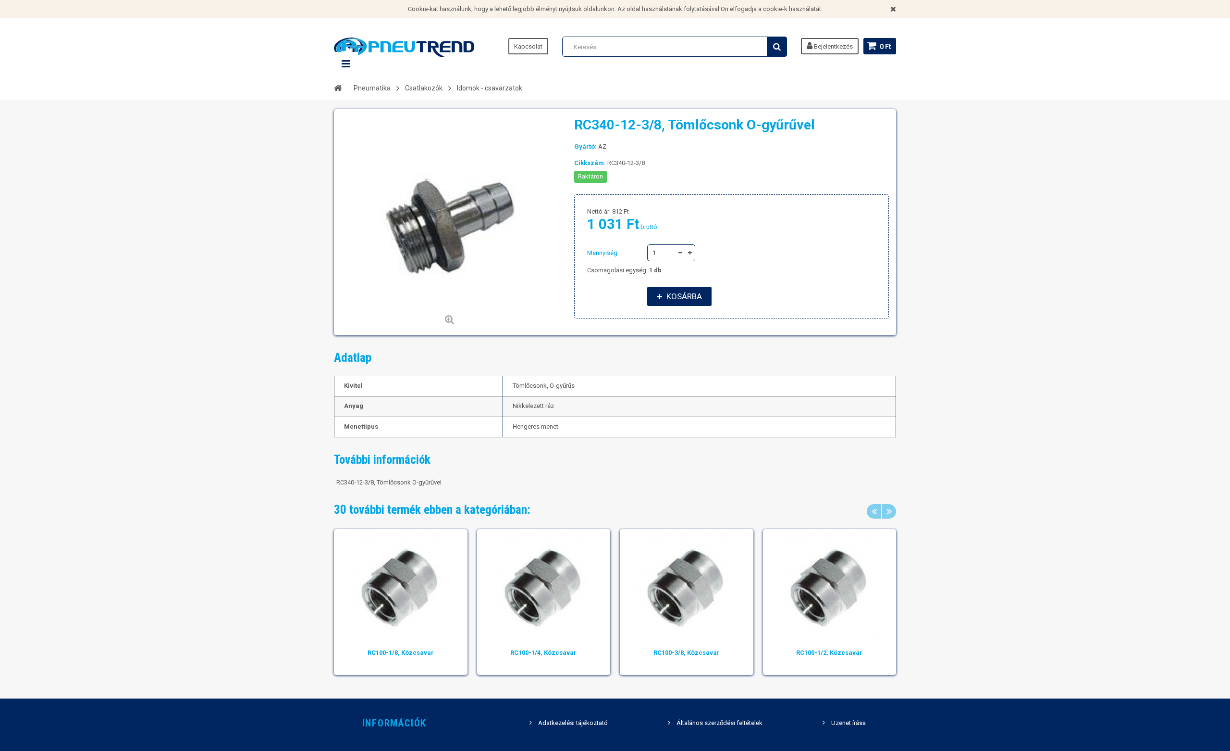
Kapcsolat (528, 46)
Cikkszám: (590, 162)
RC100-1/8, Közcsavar (401, 652)
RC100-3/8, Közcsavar (686, 652)
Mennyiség (602, 252)
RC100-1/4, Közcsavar (543, 652)
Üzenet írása (848, 722)
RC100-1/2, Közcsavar (829, 652)
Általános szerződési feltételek (719, 722)
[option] (400, 602)
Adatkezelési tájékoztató (573, 722)
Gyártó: (585, 146)
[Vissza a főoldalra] (338, 87)
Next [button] (889, 511)
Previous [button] (874, 511)
